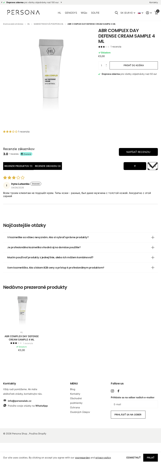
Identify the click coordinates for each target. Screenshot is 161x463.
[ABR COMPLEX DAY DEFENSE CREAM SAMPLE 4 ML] (21, 310)
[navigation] (1, 2)
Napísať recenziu (138, 151)
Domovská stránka (13, 23)
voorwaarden (82, 457)
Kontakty (75, 393)
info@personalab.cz (19, 400)
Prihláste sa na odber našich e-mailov (132, 397)
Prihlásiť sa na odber (128, 414)
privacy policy (103, 457)
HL (28, 23)
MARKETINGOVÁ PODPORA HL (48, 23)
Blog (72, 389)
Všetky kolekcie (59, 13)
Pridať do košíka (134, 65)
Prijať (150, 457)
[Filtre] (135, 166)
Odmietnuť (133, 457)
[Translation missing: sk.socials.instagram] (112, 390)
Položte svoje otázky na (28, 405)
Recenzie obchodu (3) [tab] (48, 166)
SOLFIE (95, 12)
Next (61, 2)
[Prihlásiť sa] (149, 12)
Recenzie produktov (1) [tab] (18, 166)
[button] (107, 62)
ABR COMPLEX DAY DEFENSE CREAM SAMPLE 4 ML (22, 338)
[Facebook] (118, 391)
